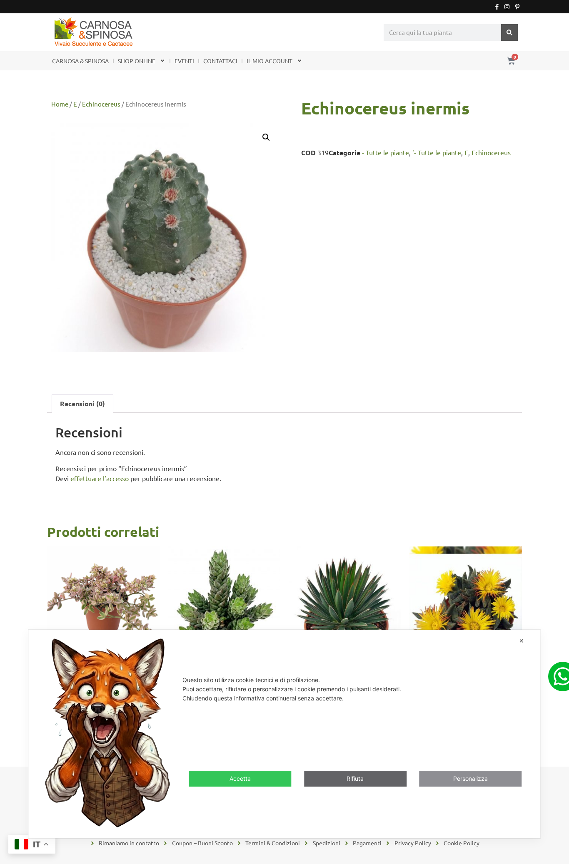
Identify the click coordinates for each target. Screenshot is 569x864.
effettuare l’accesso (99, 478)
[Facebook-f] (497, 6)
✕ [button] (521, 640)
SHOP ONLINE (136, 61)
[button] (266, 137)
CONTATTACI (220, 61)
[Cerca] (509, 32)
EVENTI (184, 61)
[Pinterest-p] (517, 6)
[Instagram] (507, 6)
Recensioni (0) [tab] (82, 403)
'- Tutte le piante (436, 152)
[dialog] (284, 734)
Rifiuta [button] (355, 778)
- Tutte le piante (385, 152)
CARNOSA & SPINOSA (80, 61)
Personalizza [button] (470, 778)
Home (59, 104)
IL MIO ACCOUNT (269, 61)
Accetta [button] (240, 778)
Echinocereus (101, 104)
